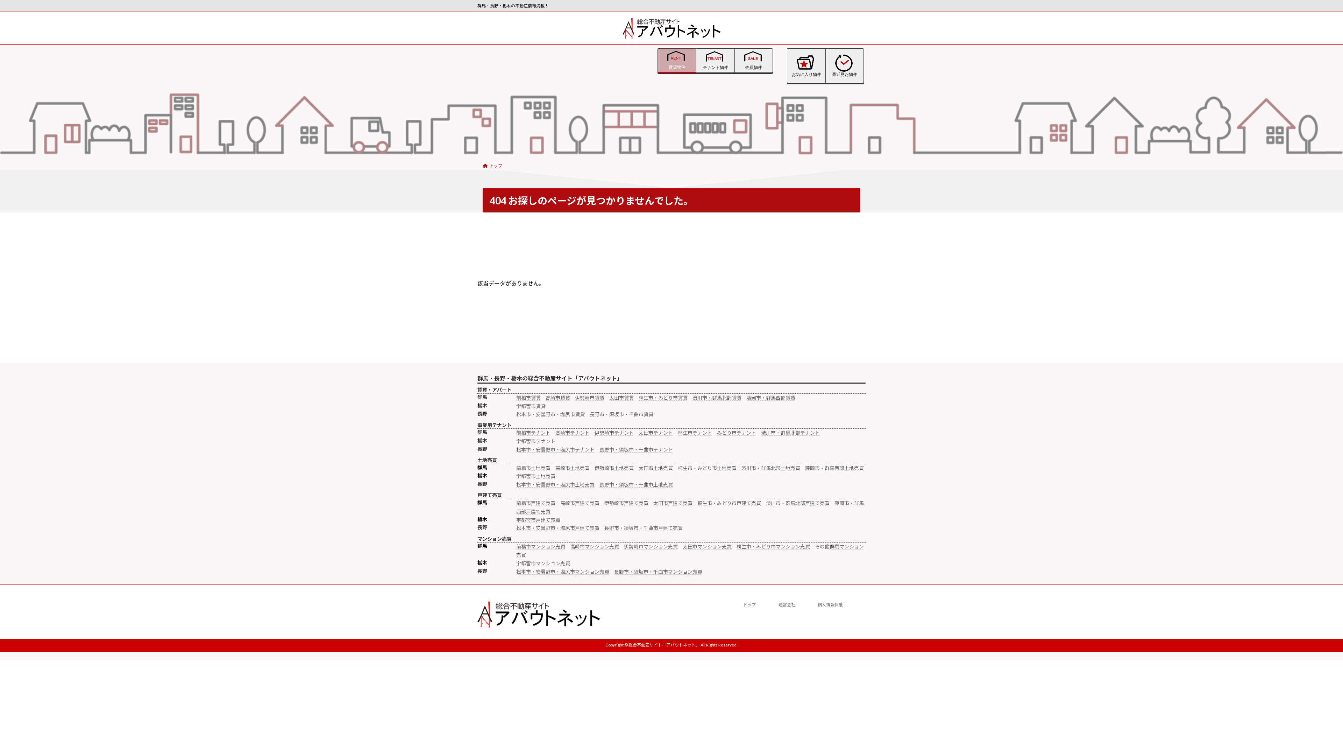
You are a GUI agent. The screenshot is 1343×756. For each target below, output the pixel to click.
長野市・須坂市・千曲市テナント (636, 450)
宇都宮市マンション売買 (543, 563)
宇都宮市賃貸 (531, 406)
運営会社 (787, 604)
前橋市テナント (533, 433)
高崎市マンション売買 (594, 547)
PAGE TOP (1277, 631)
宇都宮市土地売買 (535, 476)
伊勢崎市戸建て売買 (626, 503)
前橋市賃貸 (528, 398)
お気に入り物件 (806, 74)
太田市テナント (656, 433)
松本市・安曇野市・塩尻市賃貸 (550, 414)
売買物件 (753, 67)
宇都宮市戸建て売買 (538, 520)
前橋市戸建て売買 (535, 503)
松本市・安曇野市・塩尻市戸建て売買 (557, 528)
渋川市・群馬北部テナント (790, 433)
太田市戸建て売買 (672, 503)
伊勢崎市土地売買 (614, 468)
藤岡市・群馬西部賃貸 (770, 398)
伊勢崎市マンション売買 (651, 547)
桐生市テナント (695, 433)
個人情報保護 (830, 604)
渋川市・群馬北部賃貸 (716, 398)
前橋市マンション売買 (540, 547)
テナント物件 (715, 67)
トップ (749, 604)
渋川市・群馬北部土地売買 (770, 468)
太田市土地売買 (656, 468)
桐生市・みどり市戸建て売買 (729, 503)
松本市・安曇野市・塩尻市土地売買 (555, 485)
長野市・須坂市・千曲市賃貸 (621, 414)
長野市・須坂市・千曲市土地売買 (636, 485)
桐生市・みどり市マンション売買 (773, 547)
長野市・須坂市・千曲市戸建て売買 (643, 528)
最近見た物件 (844, 74)
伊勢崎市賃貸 (589, 398)
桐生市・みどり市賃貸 (663, 398)
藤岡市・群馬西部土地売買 (834, 468)
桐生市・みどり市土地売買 (707, 468)
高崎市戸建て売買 (579, 503)
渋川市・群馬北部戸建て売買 (798, 503)
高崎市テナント (572, 433)
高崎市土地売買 (572, 468)
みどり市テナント (736, 433)
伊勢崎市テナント (614, 433)
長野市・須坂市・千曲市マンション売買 (658, 572)
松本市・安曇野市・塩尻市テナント (555, 450)
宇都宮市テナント (535, 441)
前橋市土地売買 (533, 468)
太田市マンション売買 (707, 547)
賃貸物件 (677, 67)
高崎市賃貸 (558, 398)
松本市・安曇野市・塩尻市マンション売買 (562, 572)
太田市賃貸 (621, 398)
